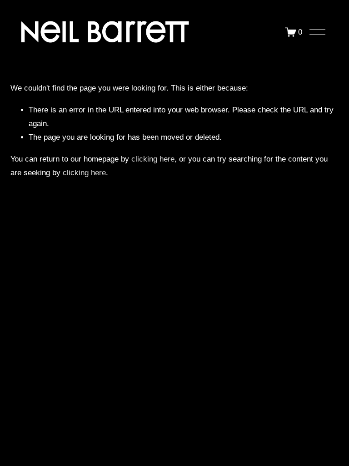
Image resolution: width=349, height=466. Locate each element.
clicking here (152, 159)
